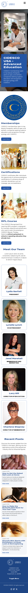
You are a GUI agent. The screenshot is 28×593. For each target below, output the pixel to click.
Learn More (6, 139)
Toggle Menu (14, 578)
